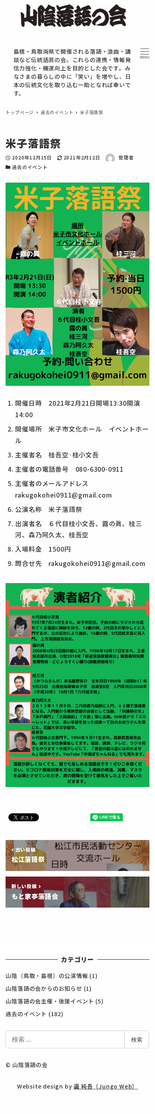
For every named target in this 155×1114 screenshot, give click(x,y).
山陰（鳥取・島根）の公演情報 (47, 976)
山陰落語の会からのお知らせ (44, 988)
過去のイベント (30, 166)
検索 (136, 1039)
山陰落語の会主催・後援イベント (50, 1001)
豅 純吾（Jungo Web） (106, 1086)
